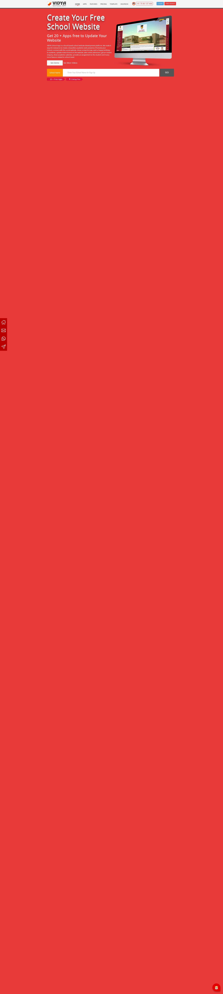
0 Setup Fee (75, 79)
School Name (55, 73)
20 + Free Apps (56, 79)
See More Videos (70, 63)
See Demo (55, 63)
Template (113, 4)
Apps (85, 4)
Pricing (103, 4)
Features (93, 4)
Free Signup (170, 4)
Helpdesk (124, 4)
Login (160, 4)
